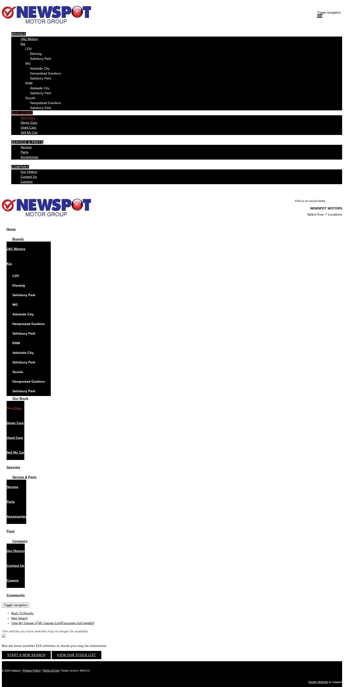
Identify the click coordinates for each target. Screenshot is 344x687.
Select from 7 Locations (324, 214)
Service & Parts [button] (27, 142)
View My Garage (52, 623)
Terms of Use (51, 670)
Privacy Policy (31, 670)
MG (28, 63)
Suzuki (30, 98)
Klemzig (36, 54)
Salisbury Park (40, 58)
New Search (19, 618)
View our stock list (76, 655)
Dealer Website (318, 682)
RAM (29, 83)
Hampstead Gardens (45, 73)
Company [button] (20, 167)
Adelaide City (39, 68)
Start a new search (26, 655)
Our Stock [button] (22, 113)
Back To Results (22, 613)
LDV (28, 49)
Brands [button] (18, 34)
